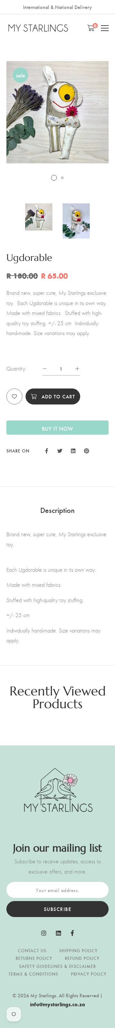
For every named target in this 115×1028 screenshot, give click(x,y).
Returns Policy (34, 958)
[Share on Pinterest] (86, 450)
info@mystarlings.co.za (57, 1004)
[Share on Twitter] (59, 450)
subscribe (58, 909)
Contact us (32, 950)
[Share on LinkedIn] (73, 450)
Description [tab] (57, 510)
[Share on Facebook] (47, 450)
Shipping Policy (78, 950)
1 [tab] (54, 178)
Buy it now (57, 428)
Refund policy (82, 958)
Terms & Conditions (33, 974)
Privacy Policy (88, 974)
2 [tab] (62, 177)
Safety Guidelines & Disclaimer (57, 966)
